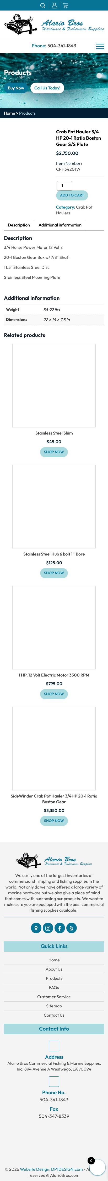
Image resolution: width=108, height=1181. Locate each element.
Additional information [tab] (60, 225)
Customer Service (54, 997)
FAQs (54, 987)
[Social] (36, 928)
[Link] (54, 24)
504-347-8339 (54, 1116)
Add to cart (72, 195)
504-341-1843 (61, 46)
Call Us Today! (47, 88)
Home (9, 113)
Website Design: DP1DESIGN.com (51, 1169)
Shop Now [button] (54, 452)
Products (54, 978)
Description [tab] (19, 225)
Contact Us (54, 1015)
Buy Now (16, 88)
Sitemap (54, 1006)
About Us (54, 969)
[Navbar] (100, 46)
